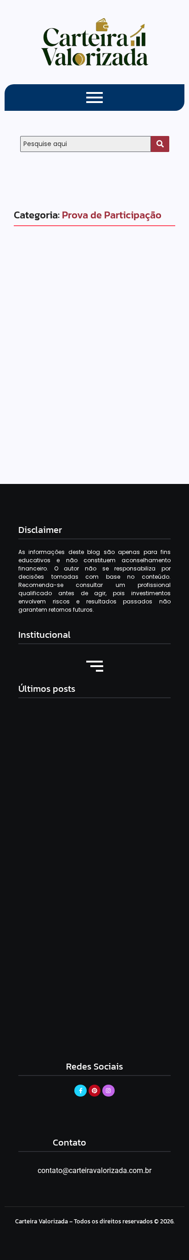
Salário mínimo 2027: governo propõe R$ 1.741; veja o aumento (91, 1034)
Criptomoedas (48, 350)
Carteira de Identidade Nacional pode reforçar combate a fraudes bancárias (88, 920)
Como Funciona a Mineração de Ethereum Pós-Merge (85, 378)
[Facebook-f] (80, 1091)
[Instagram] (108, 1091)
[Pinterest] (94, 1091)
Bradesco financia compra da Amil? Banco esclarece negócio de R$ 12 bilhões (93, 806)
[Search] (160, 144)
